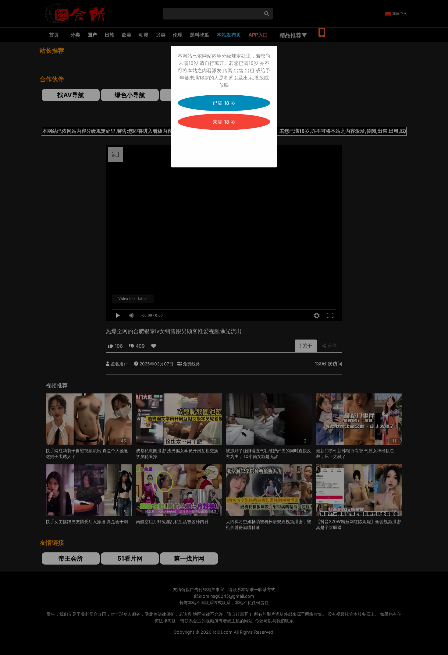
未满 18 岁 (224, 122)
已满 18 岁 (224, 103)
